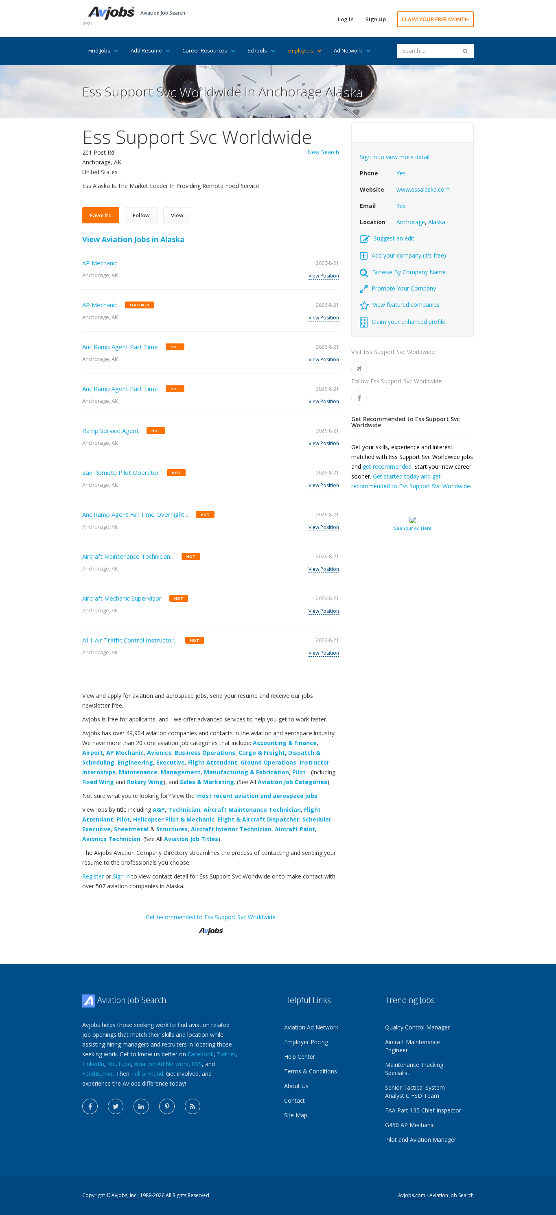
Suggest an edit (394, 238)
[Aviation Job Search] (111, 13)
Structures (172, 829)
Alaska (436, 222)
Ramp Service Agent (110, 430)
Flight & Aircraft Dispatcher (258, 819)
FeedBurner (97, 1073)
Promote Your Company (404, 288)
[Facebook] (359, 398)
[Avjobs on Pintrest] (167, 1106)
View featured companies (406, 304)
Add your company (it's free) (409, 255)
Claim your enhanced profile (408, 322)
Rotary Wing (145, 782)
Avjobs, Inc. (125, 1195)
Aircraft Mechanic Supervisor (122, 598)
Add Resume (146, 50)
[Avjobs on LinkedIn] (141, 1106)
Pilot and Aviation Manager (420, 1139)
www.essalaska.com (423, 189)
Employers (300, 50)
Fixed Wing (98, 782)
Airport (92, 752)
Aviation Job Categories (292, 782)
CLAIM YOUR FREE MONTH (435, 19)
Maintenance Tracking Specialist (414, 1069)
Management (181, 772)
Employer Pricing (306, 1042)
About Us (296, 1086)
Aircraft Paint (295, 829)
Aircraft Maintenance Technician (252, 809)
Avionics (159, 752)
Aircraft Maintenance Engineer (412, 1046)
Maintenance (138, 772)
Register (93, 876)
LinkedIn (93, 1064)
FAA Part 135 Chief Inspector (423, 1110)
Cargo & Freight (262, 752)
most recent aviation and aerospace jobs (256, 796)
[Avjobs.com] (211, 928)
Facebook (201, 1054)
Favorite (101, 215)
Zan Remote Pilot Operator (120, 472)
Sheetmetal (131, 829)
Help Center (299, 1056)
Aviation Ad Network (161, 1064)
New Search (323, 152)
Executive (170, 762)
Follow (141, 215)
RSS (197, 1064)
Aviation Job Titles (191, 839)
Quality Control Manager (417, 1027)
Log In (346, 19)
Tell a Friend (147, 1073)
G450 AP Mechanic (410, 1125)
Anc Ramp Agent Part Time (120, 347)
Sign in (121, 876)
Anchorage (410, 222)
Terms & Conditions (310, 1071)
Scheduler (316, 819)
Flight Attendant (212, 762)
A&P (159, 809)
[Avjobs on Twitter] (115, 1106)
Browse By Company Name (409, 272)
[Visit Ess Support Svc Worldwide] (359, 368)
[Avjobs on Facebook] (90, 1106)
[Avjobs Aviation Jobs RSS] (192, 1106)
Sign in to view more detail (394, 157)
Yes (401, 173)
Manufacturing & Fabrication (246, 772)
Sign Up (376, 19)
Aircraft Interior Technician (231, 829)
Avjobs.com (411, 1195)
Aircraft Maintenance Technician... (128, 556)
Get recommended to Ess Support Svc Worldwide (211, 917)
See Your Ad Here (412, 528)
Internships (99, 772)
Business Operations (205, 752)
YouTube (119, 1064)
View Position (324, 275)
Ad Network (348, 50)
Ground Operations (268, 762)
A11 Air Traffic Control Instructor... (129, 640)
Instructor (314, 762)
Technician (184, 809)
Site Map (295, 1115)
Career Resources (204, 50)
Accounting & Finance (285, 743)
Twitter (226, 1054)
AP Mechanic (99, 263)
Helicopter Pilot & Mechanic (174, 819)
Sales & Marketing (207, 782)
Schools (257, 50)
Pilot (299, 772)
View (177, 215)
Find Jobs (99, 50)
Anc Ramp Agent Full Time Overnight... (135, 514)
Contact (294, 1100)
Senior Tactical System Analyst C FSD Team (415, 1091)
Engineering (135, 762)
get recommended (387, 466)
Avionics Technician (111, 839)
